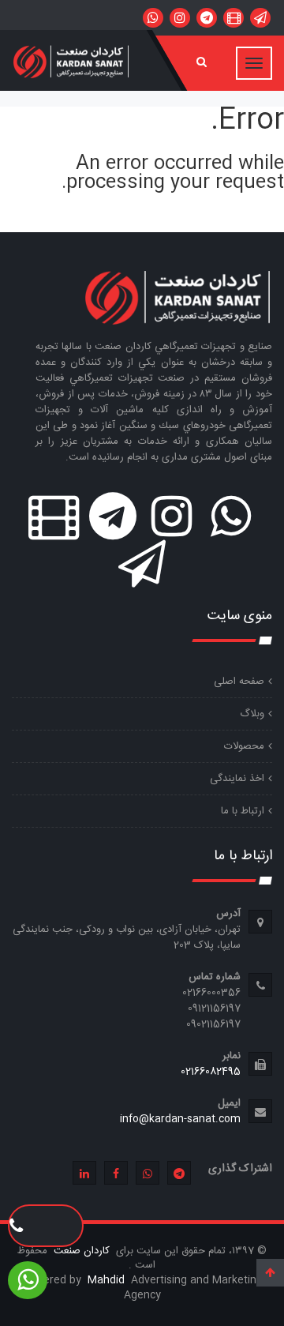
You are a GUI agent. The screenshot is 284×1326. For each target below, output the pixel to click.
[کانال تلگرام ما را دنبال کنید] (206, 18)
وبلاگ (252, 714)
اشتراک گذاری (240, 1169)
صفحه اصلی (239, 681)
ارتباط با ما (242, 811)
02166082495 (211, 1071)
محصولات (244, 746)
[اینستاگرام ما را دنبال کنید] (180, 18)
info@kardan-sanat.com (180, 1119)
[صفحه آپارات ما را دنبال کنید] (233, 18)
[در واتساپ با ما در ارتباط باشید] (260, 18)
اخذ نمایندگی (237, 778)
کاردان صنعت (80, 1251)
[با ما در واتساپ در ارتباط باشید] (153, 18)
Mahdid (108, 1280)
